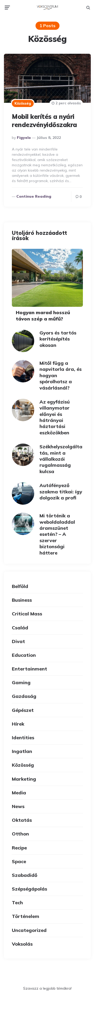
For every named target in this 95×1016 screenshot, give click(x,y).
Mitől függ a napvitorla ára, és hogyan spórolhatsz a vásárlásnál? (60, 375)
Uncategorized (29, 930)
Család (20, 628)
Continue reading (33, 196)
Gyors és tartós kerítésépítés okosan (57, 339)
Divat (18, 641)
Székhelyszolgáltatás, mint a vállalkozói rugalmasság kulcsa (60, 459)
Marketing (24, 779)
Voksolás (22, 944)
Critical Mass (27, 614)
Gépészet (23, 710)
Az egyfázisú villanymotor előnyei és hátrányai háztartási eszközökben (54, 417)
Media (19, 793)
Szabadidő (24, 875)
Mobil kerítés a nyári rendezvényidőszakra (44, 121)
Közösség (22, 103)
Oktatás (22, 820)
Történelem (25, 916)
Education (24, 655)
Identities (23, 738)
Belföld (20, 586)
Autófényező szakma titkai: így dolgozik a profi (60, 491)
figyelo (24, 137)
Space (19, 861)
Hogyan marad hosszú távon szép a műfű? (43, 315)
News (18, 806)
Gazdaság (24, 696)
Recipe (19, 848)
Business (22, 600)
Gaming (21, 682)
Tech (17, 903)
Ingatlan (22, 751)
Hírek (18, 724)
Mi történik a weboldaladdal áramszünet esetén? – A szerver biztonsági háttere (57, 534)
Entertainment (29, 669)
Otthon (20, 834)
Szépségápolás (29, 889)
